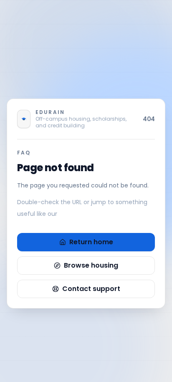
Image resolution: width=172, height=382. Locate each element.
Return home (91, 242)
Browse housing (91, 265)
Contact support (91, 288)
